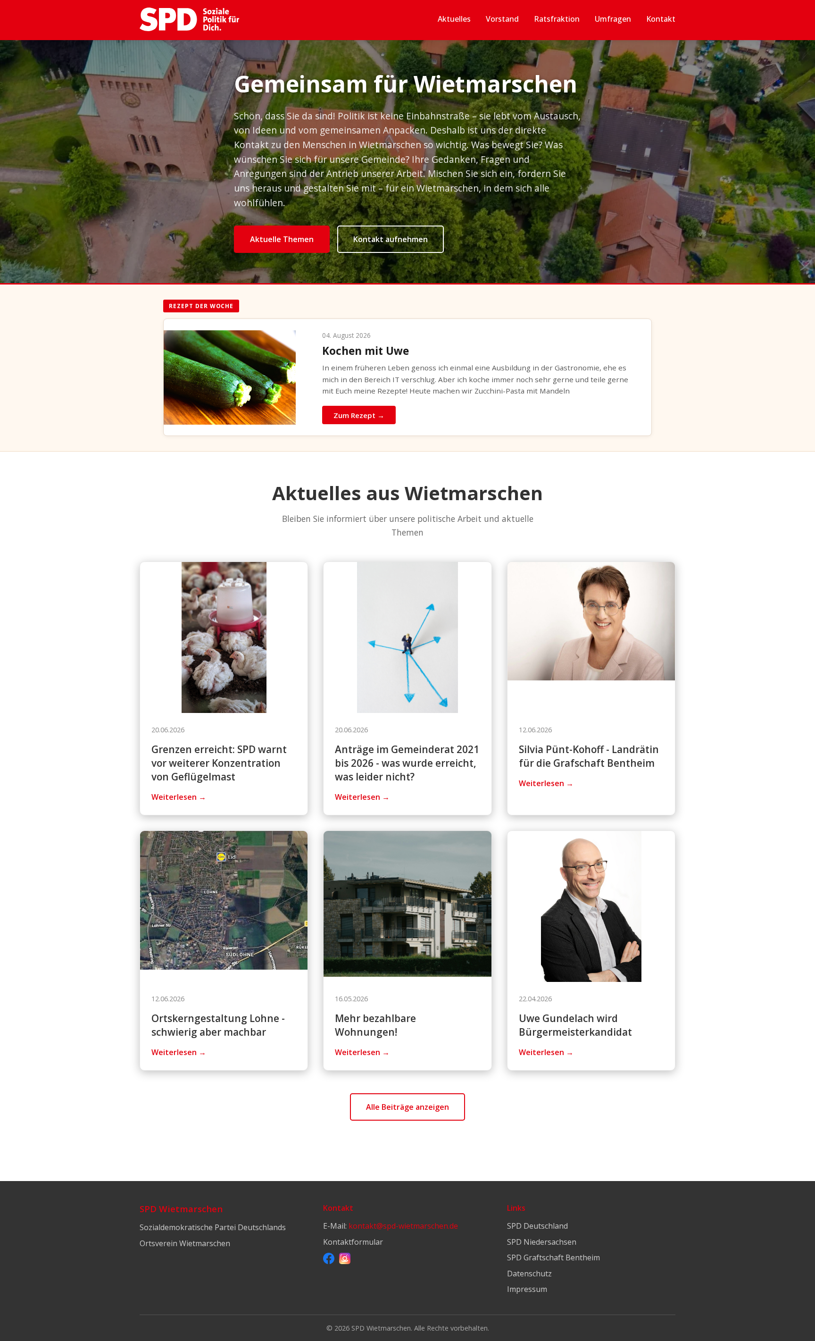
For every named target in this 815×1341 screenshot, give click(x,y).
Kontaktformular (353, 1242)
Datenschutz (529, 1273)
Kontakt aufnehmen (390, 239)
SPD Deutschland (537, 1226)
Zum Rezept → (358, 415)
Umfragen (613, 19)
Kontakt (660, 19)
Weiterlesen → (178, 797)
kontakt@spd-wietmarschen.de (403, 1226)
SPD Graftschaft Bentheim (553, 1257)
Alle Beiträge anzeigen (407, 1107)
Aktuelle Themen (282, 239)
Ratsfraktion (557, 19)
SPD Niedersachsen (541, 1242)
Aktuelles (454, 19)
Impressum (527, 1289)
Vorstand (502, 19)
